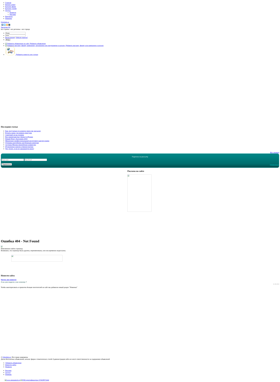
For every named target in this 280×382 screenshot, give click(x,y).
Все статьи (274, 152)
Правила (13, 12)
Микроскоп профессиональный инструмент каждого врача (27, 141)
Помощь (8, 374)
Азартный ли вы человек (14, 135)
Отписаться (274, 165)
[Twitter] (5, 24)
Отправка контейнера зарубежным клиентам (22, 143)
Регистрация (10, 37)
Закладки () (5, 27)
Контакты (9, 16)
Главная (8, 3)
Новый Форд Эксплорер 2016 (16, 139)
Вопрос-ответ (10, 5)
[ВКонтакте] (2, 24)
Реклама (13, 14)
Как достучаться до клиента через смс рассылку (23, 131)
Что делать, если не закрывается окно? (19, 149)
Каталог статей (11, 9)
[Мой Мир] (9, 24)
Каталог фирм (10, 7)
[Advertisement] (140, 90)
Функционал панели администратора (19, 147)
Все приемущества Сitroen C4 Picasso (19, 137)
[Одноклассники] (7, 24)
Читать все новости (8, 280)
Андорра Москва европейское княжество (20, 145)
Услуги (7, 11)
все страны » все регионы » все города (15, 29)
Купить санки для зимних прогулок (18, 133)
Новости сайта (10, 365)
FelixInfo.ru (5, 22)
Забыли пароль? (22, 37)
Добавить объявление (13, 363)
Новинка (8, 18)
